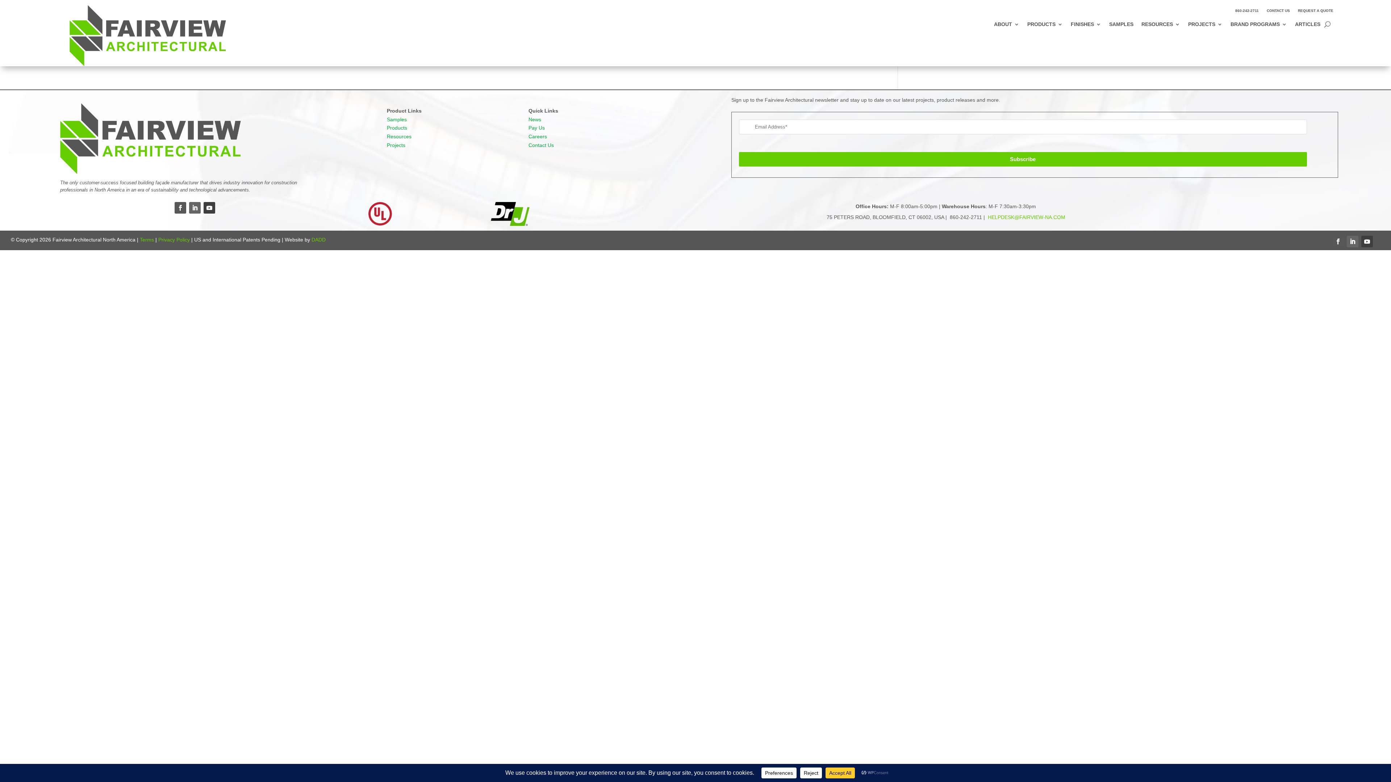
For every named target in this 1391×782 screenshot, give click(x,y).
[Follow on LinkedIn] (195, 208)
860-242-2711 (1247, 11)
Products (1041, 24)
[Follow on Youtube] (209, 208)
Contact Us (1278, 11)
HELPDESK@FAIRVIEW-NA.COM (1025, 217)
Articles (1307, 24)
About (1003, 24)
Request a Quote (1315, 11)
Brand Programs (1255, 24)
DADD (319, 240)
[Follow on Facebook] (180, 208)
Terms (147, 240)
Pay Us (537, 128)
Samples (1121, 24)
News (535, 119)
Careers (538, 136)
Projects (1201, 24)
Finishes (1082, 24)
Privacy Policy (174, 240)
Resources (1157, 24)
